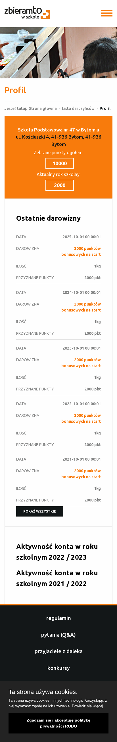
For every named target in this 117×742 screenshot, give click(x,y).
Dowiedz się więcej (87, 706)
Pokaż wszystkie (39, 511)
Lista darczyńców (78, 108)
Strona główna (43, 108)
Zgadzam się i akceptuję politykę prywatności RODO (58, 723)
